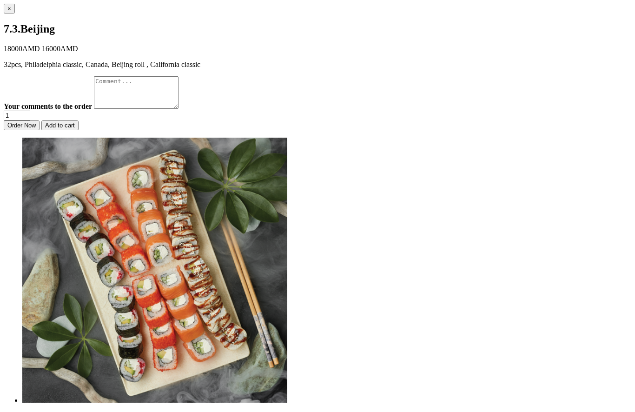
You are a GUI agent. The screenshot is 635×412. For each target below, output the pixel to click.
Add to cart (60, 125)
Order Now (21, 125)
